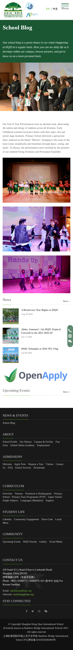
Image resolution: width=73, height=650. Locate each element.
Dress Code (47, 519)
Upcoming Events (12, 541)
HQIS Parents (30, 541)
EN (47, 9)
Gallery (43, 541)
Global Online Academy (22, 445)
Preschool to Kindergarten (38, 493)
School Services (23, 467)
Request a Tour (35, 464)
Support (50, 500)
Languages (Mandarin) (32, 500)
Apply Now (20, 464)
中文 (55, 9)
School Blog (9, 423)
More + (66, 301)
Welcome (7, 464)
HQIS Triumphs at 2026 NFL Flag (39, 348)
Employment (43, 445)
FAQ (10, 467)
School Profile (10, 441)
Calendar (7, 519)
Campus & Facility (43, 441)
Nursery (19, 493)
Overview (7, 493)
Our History (26, 441)
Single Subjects (10, 500)
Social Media (55, 541)
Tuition (49, 464)
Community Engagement (26, 519)
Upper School (55, 497)
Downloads (39, 467)
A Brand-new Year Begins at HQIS (39, 310)
